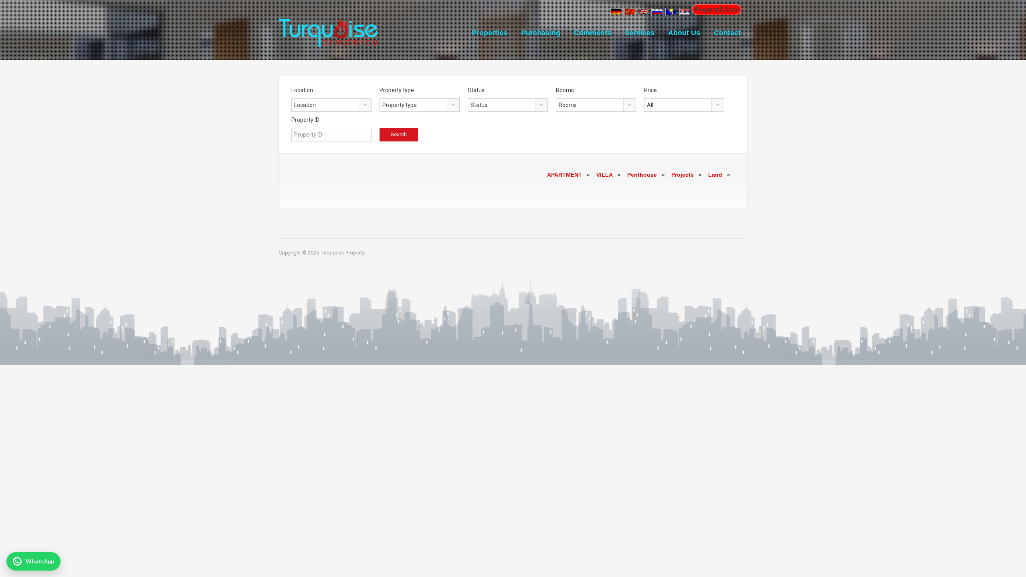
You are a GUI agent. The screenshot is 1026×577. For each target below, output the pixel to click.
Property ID (305, 120)
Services (639, 33)
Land (715, 174)
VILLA (604, 174)
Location (302, 90)
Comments (592, 33)
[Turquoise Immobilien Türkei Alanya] (328, 27)
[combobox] (331, 105)
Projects (682, 174)
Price (650, 90)
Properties (489, 33)
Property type (397, 90)
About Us (684, 33)
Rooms (565, 90)
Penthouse (642, 174)
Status (476, 90)
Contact (727, 33)
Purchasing (540, 33)
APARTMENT (564, 174)
